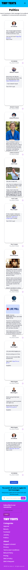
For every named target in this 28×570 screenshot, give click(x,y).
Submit (6, 514)
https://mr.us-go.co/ (11, 407)
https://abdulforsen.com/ (12, 81)
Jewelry (10, 8)
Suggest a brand (9, 544)
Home (6, 8)
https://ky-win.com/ (14, 448)
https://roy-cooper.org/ (12, 217)
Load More (14, 482)
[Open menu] (24, 3)
